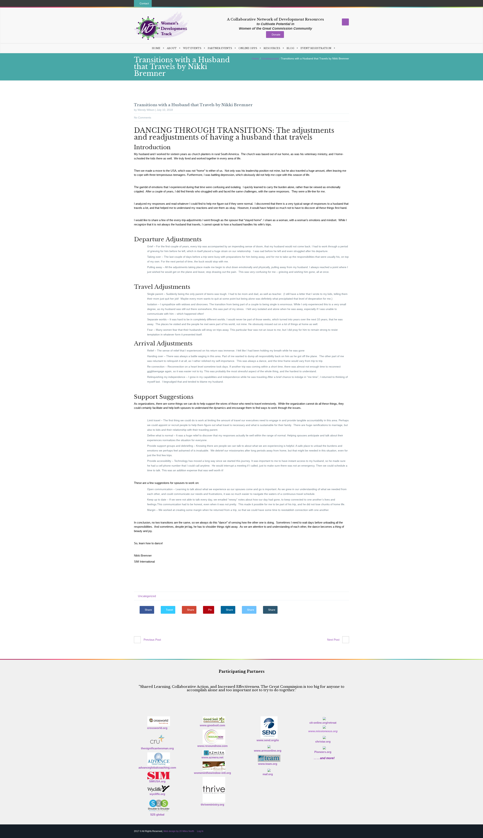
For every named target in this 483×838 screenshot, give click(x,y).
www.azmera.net (212, 757)
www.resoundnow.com (212, 745)
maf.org (268, 774)
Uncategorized (270, 58)
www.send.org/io (268, 740)
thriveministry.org (212, 804)
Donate (276, 34)
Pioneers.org (322, 751)
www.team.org (267, 763)
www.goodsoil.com (212, 725)
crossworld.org (157, 728)
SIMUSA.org (157, 781)
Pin (209, 609)
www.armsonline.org (267, 750)
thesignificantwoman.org (157, 748)
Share (148, 609)
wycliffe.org (157, 794)
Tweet (169, 609)
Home (255, 58)
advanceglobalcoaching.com (157, 767)
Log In (199, 831)
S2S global (157, 814)
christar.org (323, 741)
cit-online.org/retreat (322, 722)
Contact (144, 3)
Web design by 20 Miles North (178, 831)
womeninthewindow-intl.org (212, 772)
